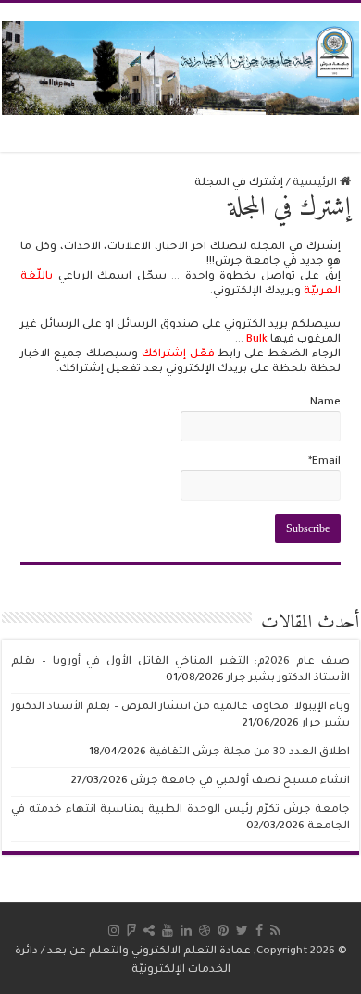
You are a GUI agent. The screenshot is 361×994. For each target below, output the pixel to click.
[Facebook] (259, 930)
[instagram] (113, 930)
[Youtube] (167, 930)
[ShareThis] (149, 930)
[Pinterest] (223, 930)
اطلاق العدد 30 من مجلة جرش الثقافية (249, 753)
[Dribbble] (204, 930)
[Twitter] (242, 930)
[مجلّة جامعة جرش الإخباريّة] (180, 67)
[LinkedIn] (186, 930)
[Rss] (275, 930)
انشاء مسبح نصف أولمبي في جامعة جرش (240, 782)
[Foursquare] (131, 930)
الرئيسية (316, 184)
